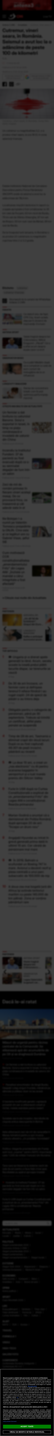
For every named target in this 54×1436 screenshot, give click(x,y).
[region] (27, 1402)
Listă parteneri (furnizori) (9, 1421)
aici (17, 1397)
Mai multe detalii (32, 1386)
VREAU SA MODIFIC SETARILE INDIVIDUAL (27, 1432)
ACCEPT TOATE (27, 1426)
